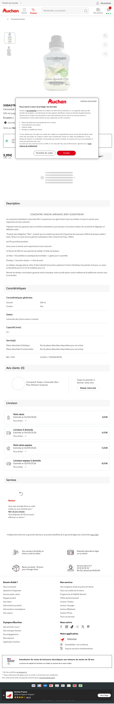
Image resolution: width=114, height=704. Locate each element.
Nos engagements (10, 634)
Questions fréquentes (12, 590)
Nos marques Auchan (12, 630)
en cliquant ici (22, 672)
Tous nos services (67, 617)
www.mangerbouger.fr (47, 678)
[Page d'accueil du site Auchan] (10, 11)
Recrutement (8, 638)
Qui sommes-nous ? (11, 627)
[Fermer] (4, 695)
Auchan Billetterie (67, 609)
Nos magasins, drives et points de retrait (76, 587)
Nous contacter (9, 587)
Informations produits (12, 605)
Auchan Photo (66, 613)
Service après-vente (11, 594)
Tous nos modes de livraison (72, 590)
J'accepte (66, 153)
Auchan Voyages (67, 605)
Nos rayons (8, 613)
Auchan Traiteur (67, 602)
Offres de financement (69, 598)
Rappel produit (9, 598)
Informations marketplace (14, 609)
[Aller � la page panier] (109, 11)
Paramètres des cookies (44, 153)
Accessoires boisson (18, 19)
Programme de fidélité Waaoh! (73, 594)
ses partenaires (31, 111)
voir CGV (94, 535)
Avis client (7, 602)
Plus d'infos (18, 421)
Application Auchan (11, 642)
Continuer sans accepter (88, 101)
